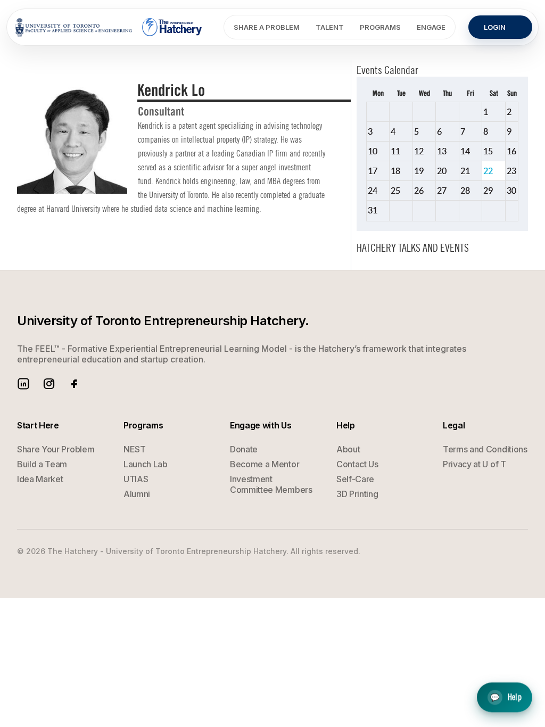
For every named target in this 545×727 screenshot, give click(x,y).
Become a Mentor (264, 464)
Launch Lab (145, 464)
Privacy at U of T (474, 464)
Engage (431, 27)
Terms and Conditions (485, 449)
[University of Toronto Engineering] (73, 27)
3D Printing (357, 494)
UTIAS (135, 479)
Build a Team (42, 464)
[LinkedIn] (23, 383)
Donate (244, 449)
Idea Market (40, 479)
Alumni (136, 494)
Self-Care (355, 479)
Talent (330, 27)
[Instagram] (49, 383)
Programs (380, 27)
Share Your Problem (55, 449)
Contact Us (357, 464)
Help (506, 697)
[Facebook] (74, 383)
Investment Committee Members (271, 484)
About (348, 449)
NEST (134, 449)
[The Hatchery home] (173, 27)
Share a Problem (267, 27)
